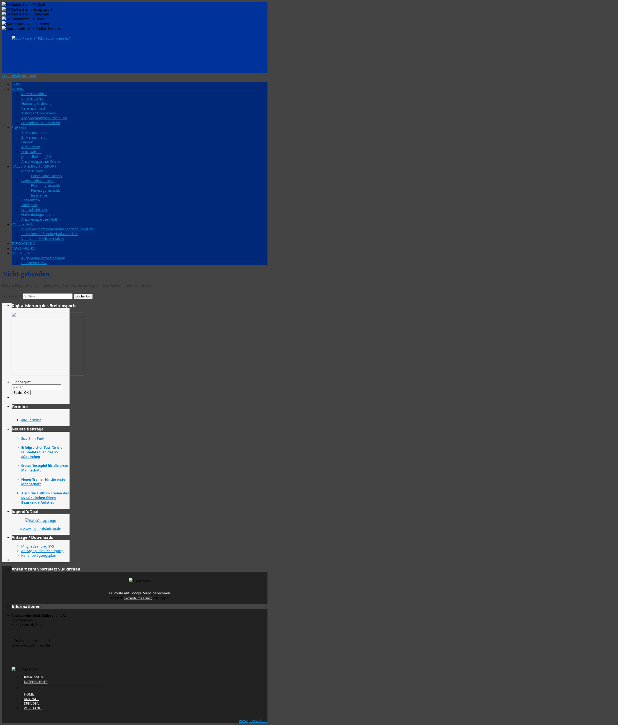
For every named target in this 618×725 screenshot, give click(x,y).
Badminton (30, 199)
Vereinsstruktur (34, 93)
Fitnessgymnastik (45, 190)
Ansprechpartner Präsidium (44, 117)
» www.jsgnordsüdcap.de (40, 528)
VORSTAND (33, 708)
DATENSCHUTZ (36, 681)
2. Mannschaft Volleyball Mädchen (49, 233)
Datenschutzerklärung (138, 598)
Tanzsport (29, 204)
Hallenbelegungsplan (38, 214)
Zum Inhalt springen (19, 75)
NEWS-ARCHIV (23, 248)
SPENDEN (31, 703)
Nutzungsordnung (36, 103)
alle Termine (31, 420)
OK (83, 296)
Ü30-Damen (31, 151)
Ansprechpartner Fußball (42, 161)
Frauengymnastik (45, 185)
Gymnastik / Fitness (37, 180)
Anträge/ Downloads (38, 113)
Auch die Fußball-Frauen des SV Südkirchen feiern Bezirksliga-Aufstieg (45, 498)
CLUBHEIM (21, 253)
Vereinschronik (33, 108)
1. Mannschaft (33, 132)
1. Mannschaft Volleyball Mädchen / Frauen (57, 228)
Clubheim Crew (34, 262)
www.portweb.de (253, 720)
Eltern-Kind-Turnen (46, 175)
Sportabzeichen (34, 209)
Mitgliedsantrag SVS (37, 546)
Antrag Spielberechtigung (42, 551)
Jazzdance (39, 195)
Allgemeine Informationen (43, 257)
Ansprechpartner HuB (39, 219)
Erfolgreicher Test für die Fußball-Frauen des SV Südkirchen (41, 452)
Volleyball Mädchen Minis (42, 238)
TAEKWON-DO (23, 243)
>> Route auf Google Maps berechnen (139, 593)
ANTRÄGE (31, 699)
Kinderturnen (32, 171)
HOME (17, 84)
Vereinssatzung (34, 98)
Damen (27, 142)
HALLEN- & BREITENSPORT (34, 166)
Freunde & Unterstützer (40, 122)
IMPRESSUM (34, 677)
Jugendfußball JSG (36, 156)
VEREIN (18, 88)
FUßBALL (19, 127)
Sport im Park (32, 438)
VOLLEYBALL (22, 224)
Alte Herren (30, 146)
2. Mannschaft (33, 137)
